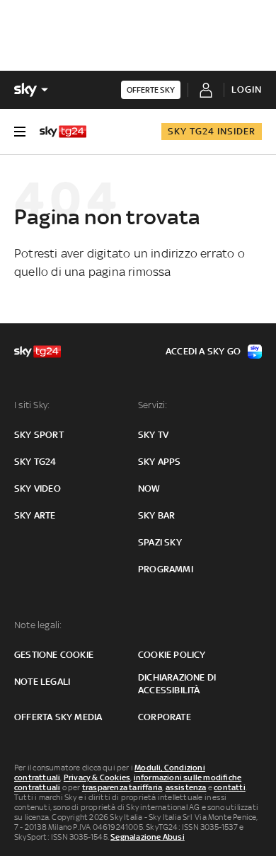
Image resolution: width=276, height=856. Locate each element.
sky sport (39, 434)
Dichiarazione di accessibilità (177, 683)
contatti (230, 787)
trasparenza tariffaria (122, 787)
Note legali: (38, 625)
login (246, 89)
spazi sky (160, 542)
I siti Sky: (32, 405)
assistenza (186, 787)
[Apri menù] (19, 132)
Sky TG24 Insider (211, 131)
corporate (164, 717)
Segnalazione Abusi (147, 837)
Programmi (165, 569)
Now (149, 488)
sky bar (156, 515)
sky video (37, 488)
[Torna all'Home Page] (63, 132)
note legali (42, 681)
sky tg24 (35, 461)
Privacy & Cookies (97, 777)
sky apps (159, 461)
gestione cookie (53, 654)
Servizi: (153, 405)
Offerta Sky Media (58, 717)
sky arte (35, 515)
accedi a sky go (203, 351)
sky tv (153, 434)
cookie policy (172, 654)
